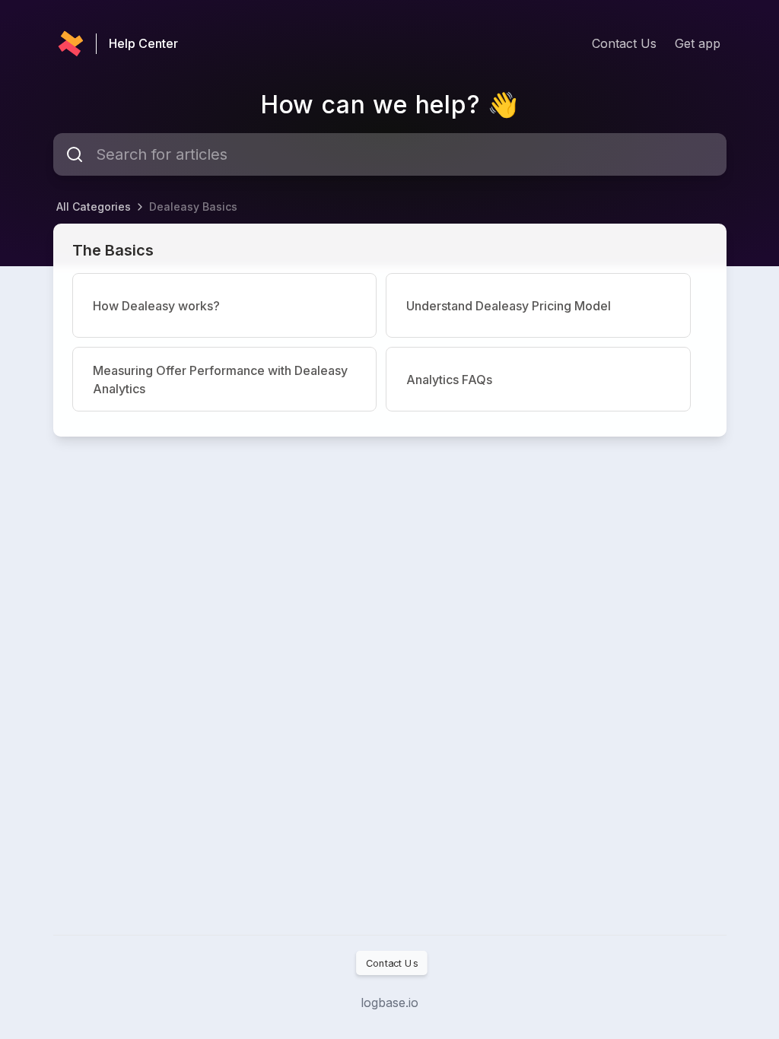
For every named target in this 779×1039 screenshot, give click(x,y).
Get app (697, 43)
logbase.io (389, 1002)
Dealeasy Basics (193, 206)
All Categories (93, 206)
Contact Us (624, 43)
